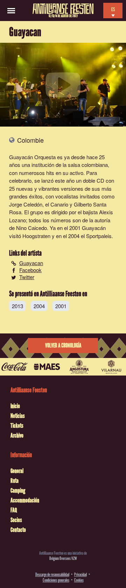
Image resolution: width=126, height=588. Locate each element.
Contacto (18, 530)
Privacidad (80, 574)
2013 (17, 306)
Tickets (16, 426)
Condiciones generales (56, 580)
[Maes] (47, 367)
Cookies (79, 580)
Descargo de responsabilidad (52, 574)
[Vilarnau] (111, 367)
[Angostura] (79, 367)
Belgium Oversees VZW (63, 558)
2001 (60, 306)
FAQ (13, 510)
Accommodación (24, 500)
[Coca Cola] (15, 367)
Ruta (14, 481)
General (16, 471)
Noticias (17, 416)
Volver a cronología (63, 345)
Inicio (15, 406)
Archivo (16, 435)
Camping (17, 490)
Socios (16, 520)
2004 (39, 306)
